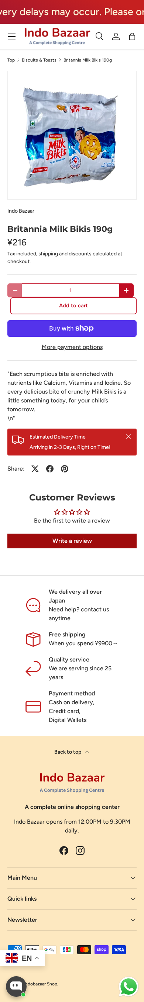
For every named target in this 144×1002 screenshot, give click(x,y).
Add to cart (73, 305)
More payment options (72, 346)
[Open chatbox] (16, 986)
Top (11, 60)
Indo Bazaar (20, 211)
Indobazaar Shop (40, 984)
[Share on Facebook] (49, 468)
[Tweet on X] (35, 468)
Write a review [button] (72, 540)
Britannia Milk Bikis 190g (88, 60)
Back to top (68, 752)
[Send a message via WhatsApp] (128, 986)
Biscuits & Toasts (39, 60)
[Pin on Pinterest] (64, 468)
